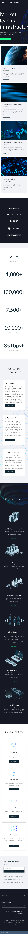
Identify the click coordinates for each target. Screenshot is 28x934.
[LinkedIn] (17, 916)
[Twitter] (16, 916)
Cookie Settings (4, 932)
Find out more (6, 79)
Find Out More (6, 117)
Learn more (13, 538)
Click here (8, 882)
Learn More (9, 405)
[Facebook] (14, 916)
